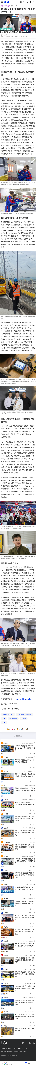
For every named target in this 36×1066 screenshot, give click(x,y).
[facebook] (20, 1043)
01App (26, 1048)
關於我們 (8, 1048)
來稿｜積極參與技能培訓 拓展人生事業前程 (24, 1029)
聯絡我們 (9, 1051)
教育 (2, 6)
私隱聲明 (16, 1051)
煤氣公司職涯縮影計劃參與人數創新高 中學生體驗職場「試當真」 (24, 833)
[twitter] (34, 1043)
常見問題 (3, 1051)
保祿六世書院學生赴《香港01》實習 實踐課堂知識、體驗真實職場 (25, 847)
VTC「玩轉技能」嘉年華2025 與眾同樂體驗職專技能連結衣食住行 (25, 1017)
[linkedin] (30, 1043)
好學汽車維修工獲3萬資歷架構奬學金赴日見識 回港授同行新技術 (24, 875)
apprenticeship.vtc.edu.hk (23, 699)
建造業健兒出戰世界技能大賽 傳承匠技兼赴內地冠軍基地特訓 (24, 803)
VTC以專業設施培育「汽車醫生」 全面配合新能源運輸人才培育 (25, 748)
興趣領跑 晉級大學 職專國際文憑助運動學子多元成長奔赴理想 (24, 903)
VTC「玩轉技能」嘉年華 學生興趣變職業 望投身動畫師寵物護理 (25, 960)
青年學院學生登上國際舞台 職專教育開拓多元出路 (24, 761)
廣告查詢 (20, 1048)
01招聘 (14, 1048)
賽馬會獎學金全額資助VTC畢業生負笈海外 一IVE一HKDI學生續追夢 (25, 819)
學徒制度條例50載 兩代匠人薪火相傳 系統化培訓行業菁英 (25, 775)
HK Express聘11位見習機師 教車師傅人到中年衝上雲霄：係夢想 (25, 988)
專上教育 (7, 6)
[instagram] (23, 1043)
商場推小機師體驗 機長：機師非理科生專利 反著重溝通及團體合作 (25, 790)
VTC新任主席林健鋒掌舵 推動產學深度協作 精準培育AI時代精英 (25, 932)
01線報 (3, 1048)
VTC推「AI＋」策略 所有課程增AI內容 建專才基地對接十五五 (24, 918)
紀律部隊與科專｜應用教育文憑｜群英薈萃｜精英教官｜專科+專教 (24, 1002)
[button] (33, 36)
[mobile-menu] (2, 2)
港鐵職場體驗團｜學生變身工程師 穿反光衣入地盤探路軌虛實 (24, 945)
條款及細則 (23, 1051)
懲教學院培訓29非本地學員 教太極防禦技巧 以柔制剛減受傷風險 (25, 974)
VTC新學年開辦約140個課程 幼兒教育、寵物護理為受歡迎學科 (24, 889)
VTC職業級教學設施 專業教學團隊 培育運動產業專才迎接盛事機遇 (25, 861)
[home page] (6, 2)
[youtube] (27, 1043)
